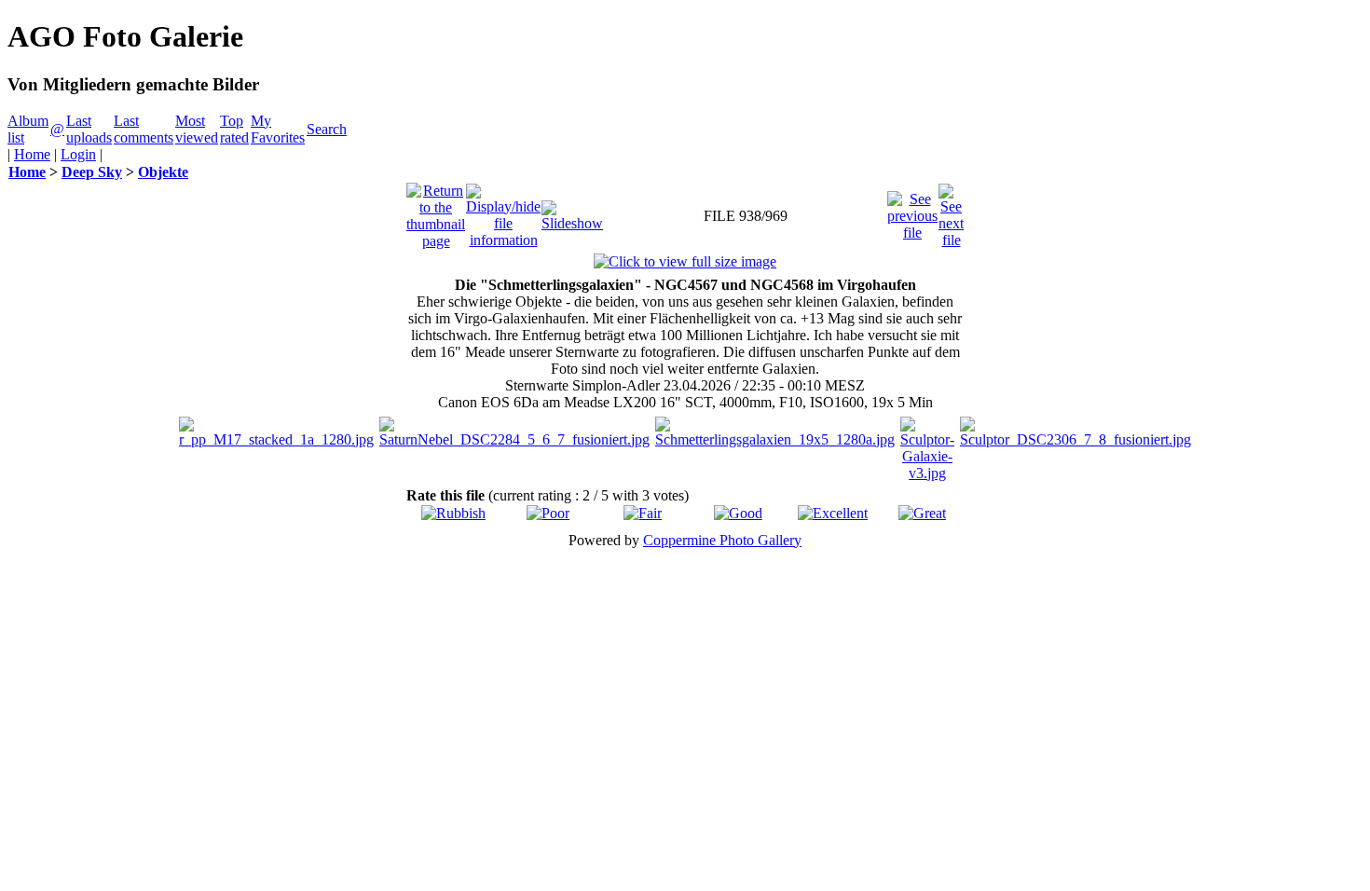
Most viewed (196, 129)
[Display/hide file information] (503, 211)
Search (327, 129)
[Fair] (642, 513)
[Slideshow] (572, 211)
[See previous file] (912, 211)
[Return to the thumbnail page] (435, 211)
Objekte (163, 172)
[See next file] (951, 211)
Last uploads (89, 129)
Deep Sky (92, 172)
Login (78, 154)
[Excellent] (833, 513)
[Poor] (548, 513)
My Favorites (278, 129)
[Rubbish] (453, 513)
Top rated (234, 129)
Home (32, 154)
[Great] (922, 513)
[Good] (738, 513)
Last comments (143, 129)
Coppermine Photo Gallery (722, 540)
